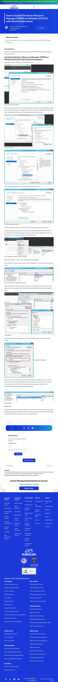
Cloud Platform (29, 498)
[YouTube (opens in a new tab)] (18, 679)
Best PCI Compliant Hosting (11, 666)
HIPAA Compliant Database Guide (38, 637)
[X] (28, 428)
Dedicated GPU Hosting (8, 512)
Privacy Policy (48, 523)
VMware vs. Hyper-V (9, 591)
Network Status (49, 506)
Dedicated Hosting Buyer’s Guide (38, 594)
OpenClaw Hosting (27, 539)
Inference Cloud (29, 504)
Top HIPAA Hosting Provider (37, 657)
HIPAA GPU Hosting (18, 524)
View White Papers (29, 460)
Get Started (41, 27)
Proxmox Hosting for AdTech (11, 611)
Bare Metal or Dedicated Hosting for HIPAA (40, 622)
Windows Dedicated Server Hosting (13, 658)
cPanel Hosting (8, 604)
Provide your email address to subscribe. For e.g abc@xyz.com (17, 450)
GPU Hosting (7, 508)
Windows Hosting (8, 601)
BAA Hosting (18, 515)
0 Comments (13, 30)
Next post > (50, 465)
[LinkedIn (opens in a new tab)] (14, 679)
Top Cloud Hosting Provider (11, 584)
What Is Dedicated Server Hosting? (12, 652)
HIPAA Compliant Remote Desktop (38, 640)
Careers (37, 520)
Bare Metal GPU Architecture (37, 615)
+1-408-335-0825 (32, 680)
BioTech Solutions (17, 519)
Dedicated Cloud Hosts (29, 514)
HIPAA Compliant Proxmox (36, 661)
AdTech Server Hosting (18, 534)
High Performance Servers (7, 537)
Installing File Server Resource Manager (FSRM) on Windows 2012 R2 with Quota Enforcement (28, 41)
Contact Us (37, 523)
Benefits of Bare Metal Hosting (37, 619)
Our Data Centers (37, 510)
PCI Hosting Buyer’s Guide (36, 584)
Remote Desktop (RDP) (10, 608)
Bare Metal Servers (7, 503)
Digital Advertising (17, 529)
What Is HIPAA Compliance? (37, 650)
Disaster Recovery (6, 517)
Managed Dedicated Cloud (8, 522)
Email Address (12, 443)
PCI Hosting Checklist (9, 670)
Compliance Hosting (18, 498)
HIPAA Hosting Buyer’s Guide (37, 591)
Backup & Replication (27, 524)
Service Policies (49, 520)
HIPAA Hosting (18, 503)
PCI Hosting (18, 511)
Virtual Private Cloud (28, 519)
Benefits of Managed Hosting (11, 587)
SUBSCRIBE (18, 453)
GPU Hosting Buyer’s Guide (36, 587)
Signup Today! (29, 488)
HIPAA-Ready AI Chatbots (10, 633)
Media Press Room (38, 515)
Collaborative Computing (28, 534)
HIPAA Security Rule (35, 647)
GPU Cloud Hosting (27, 508)
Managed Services (6, 527)
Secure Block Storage (28, 529)
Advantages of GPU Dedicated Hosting (13, 655)
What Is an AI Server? (9, 640)
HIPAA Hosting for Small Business (38, 654)
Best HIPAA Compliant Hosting (37, 633)
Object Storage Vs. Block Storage (38, 601)
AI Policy (47, 526)
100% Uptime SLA (48, 502)
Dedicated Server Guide (35, 597)
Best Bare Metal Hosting (36, 609)
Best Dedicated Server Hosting (11, 648)
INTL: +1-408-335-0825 (18, 3)
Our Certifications (38, 505)
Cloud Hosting (28, 501)
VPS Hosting (16, 28)
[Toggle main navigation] (34, 7)
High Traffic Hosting (35, 612)
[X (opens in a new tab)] (10, 679)
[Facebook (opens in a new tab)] (5, 679)
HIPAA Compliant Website (36, 644)
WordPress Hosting (9, 594)
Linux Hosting (7, 597)
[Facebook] (24, 428)
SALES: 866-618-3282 (9, 3)
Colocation (7, 532)
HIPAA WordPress (17, 507)
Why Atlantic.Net (39, 501)
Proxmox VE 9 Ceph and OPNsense (13, 621)
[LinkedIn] (32, 428)
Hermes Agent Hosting (28, 544)
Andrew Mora (22, 26)
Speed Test (47, 513)
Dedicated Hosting (7, 498)
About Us (37, 498)
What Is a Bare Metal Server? (37, 626)
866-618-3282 (30, 678)
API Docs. (47, 509)
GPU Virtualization (9, 637)
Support (47, 498)
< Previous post (9, 465)
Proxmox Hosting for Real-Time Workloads (14, 614)
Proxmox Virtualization (10, 618)
